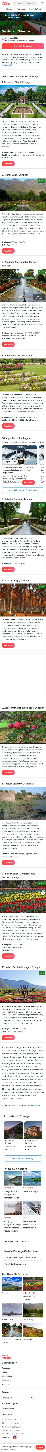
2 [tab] (21, 912)
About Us (5, 1384)
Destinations (7, 1376)
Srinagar (9, 9)
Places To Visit (35, 9)
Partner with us (8, 1408)
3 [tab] (23, 912)
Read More (8, 164)
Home (7, 15)
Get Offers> (28, 482)
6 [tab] (27, 912)
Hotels (4, 1372)
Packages (21, 9)
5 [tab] (25, 912)
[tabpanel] (23, 101)
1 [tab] (20, 912)
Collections (15, 15)
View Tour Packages (23, 46)
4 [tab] (24, 912)
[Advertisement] (23, 678)
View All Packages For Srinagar (23, 490)
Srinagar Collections (28, 15)
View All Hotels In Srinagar (23, 1158)
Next (43, 893)
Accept (40, 1447)
